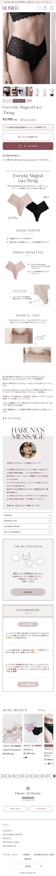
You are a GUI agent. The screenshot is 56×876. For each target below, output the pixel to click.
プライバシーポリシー (11, 854)
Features (8, 515)
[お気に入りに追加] (19, 740)
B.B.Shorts (28, 749)
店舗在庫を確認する (12, 155)
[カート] (45, 8)
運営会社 (28, 859)
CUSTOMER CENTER (12, 834)
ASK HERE (28, 592)
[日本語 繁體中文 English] (28, 866)
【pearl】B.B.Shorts (12, 750)
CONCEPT (7, 831)
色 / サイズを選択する (28, 137)
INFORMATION (9, 846)
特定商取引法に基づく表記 (44, 854)
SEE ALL (42, 710)
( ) (28, 120)
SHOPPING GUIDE (26, 160)
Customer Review (12, 526)
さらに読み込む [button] (28, 684)
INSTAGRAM (41, 808)
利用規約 (26, 854)
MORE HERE (15, 808)
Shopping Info (10, 521)
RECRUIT (7, 838)
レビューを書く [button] (28, 624)
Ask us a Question (12, 532)
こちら (18, 418)
